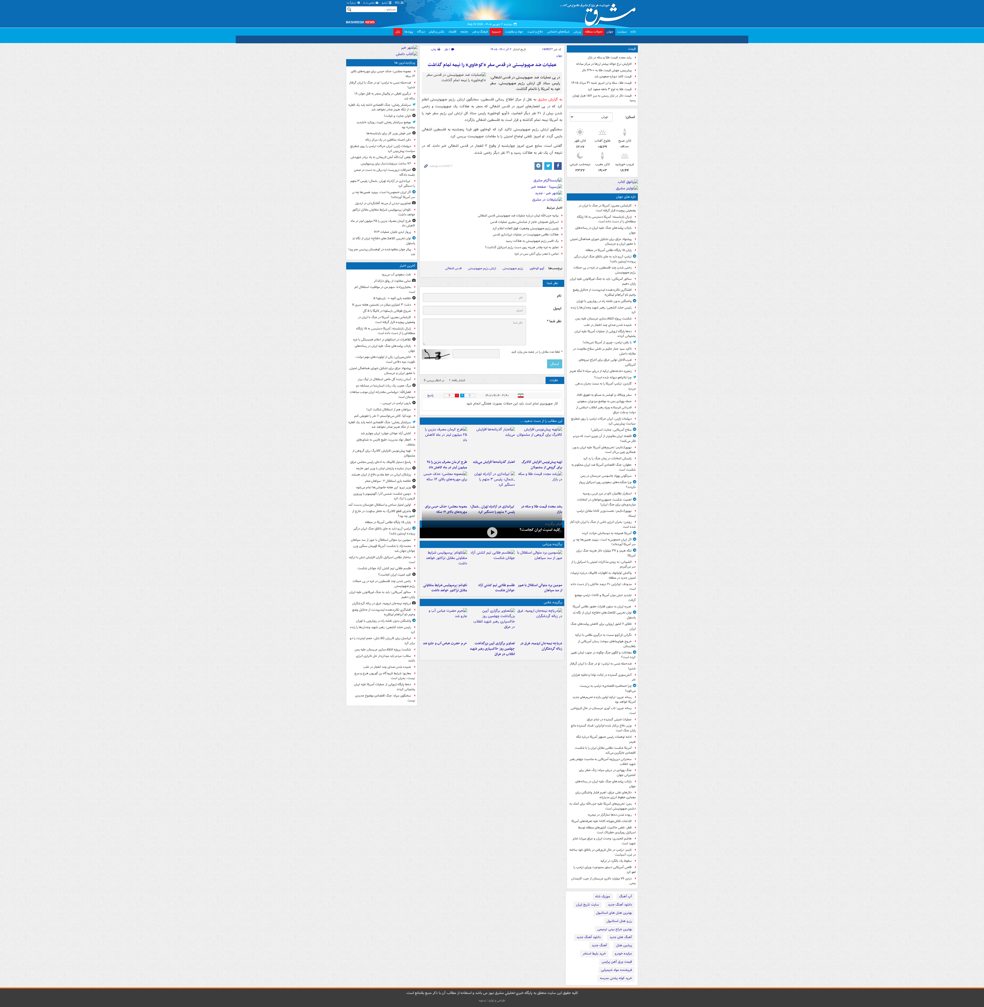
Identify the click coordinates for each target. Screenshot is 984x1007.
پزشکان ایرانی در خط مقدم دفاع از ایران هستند (381, 474)
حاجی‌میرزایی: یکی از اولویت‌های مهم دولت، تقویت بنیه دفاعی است (385, 359)
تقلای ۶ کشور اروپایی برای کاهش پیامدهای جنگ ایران (603, 626)
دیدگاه (421, 31)
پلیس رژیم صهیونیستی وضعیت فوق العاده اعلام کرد (526, 228)
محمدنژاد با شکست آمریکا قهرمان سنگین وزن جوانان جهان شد (384, 548)
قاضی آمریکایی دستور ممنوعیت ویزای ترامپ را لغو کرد (604, 870)
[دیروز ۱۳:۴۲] (492, 486)
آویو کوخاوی (537, 268)
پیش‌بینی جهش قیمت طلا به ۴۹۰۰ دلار (607, 70)
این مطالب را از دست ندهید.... (541, 421)
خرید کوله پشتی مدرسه (616, 978)
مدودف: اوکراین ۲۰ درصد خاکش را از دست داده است (603, 586)
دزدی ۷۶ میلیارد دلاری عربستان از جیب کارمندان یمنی (603, 881)
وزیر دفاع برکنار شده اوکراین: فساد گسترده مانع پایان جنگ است (603, 728)
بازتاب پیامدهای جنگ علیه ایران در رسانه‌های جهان (605, 230)
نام (559, 295)
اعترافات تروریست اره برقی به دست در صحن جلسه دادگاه (384, 172)
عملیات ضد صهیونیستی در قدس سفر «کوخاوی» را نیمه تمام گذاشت (492, 65)
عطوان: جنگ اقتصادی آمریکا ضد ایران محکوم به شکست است (603, 467)
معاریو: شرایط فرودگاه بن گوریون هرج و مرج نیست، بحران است (384, 676)
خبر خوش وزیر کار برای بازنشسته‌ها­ (388, 133)
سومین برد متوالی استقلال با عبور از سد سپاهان (540, 588)
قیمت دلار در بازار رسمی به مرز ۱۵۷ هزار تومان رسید (604, 98)
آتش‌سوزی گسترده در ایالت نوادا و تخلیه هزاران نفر (604, 677)
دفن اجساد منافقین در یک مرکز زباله (388, 139)
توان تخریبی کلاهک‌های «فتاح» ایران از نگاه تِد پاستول (604, 615)
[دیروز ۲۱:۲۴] (492, 565)
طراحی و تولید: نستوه (492, 1000)
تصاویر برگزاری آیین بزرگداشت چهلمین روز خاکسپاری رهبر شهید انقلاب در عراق (492, 648)
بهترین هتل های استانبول (614, 913)
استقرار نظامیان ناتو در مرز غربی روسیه (607, 493)
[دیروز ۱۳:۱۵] (444, 486)
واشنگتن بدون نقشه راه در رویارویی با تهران (604, 301)
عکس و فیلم (436, 31)
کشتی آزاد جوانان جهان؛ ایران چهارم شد (386, 433)
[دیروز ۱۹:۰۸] (444, 623)
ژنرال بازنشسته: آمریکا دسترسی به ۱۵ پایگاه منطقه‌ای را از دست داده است (606, 219)
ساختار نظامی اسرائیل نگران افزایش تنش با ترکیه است (382, 560)
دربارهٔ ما (352, 3)
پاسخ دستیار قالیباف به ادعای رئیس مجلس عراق (380, 462)
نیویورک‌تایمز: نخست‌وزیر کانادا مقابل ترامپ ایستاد (606, 513)
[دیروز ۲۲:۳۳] (539, 442)
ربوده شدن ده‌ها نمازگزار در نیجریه (610, 814)
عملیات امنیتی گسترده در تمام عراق (609, 719)
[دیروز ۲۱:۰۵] (539, 623)
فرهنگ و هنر (480, 31)
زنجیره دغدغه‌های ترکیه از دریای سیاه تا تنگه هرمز (600, 371)
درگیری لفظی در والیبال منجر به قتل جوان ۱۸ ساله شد (384, 96)
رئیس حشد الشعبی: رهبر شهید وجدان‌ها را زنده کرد (603, 310)
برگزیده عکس (553, 602)
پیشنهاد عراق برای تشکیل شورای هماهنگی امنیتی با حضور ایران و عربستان (603, 241)
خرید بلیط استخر (594, 953)
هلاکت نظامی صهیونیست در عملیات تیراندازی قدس (526, 234)
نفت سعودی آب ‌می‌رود (396, 274)
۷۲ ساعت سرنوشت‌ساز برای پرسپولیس (386, 163)
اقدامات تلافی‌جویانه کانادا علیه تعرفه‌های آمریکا (601, 821)
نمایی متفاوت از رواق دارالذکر (392, 280)
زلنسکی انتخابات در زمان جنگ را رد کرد (607, 458)
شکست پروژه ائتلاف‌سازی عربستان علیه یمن (603, 318)
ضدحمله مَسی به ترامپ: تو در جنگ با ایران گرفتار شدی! (603, 666)
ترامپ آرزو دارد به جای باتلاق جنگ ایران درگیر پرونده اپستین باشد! (605, 259)
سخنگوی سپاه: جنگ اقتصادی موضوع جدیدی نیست (385, 698)
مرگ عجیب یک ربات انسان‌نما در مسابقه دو (383, 385)
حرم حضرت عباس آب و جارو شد (445, 643)
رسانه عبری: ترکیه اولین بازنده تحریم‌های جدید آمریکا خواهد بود (604, 699)
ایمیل (557, 308)
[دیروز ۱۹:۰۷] (444, 565)
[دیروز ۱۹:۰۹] (492, 442)
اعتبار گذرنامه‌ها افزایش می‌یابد (494, 462)
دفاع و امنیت (535, 31)
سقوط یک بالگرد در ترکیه (616, 860)
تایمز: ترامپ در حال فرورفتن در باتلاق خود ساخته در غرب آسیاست (602, 852)
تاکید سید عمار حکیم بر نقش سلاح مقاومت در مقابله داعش (604, 351)
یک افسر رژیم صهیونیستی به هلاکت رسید (532, 240)
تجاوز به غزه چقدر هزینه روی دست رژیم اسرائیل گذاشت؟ (522, 247)
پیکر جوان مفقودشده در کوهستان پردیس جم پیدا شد (381, 252)
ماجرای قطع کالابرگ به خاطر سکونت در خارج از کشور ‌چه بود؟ (383, 513)
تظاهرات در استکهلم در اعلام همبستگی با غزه (382, 339)
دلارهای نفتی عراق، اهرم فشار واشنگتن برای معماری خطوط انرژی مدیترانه (605, 795)
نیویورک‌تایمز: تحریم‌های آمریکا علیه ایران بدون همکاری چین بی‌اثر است (604, 450)
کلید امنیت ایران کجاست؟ (540, 529)
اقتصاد (452, 31)
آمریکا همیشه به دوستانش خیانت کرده (607, 533)
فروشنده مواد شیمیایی (616, 970)
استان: (630, 117)
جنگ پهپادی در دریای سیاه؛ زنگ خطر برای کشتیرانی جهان (607, 772)
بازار (397, 31)
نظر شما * (554, 321)
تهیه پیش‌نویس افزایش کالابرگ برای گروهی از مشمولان (541, 464)
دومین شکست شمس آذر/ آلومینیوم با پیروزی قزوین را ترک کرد (384, 496)
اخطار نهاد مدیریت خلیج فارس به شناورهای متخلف (385, 442)
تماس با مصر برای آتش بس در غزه (537, 253)
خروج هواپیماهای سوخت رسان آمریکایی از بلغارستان (607, 644)
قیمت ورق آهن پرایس (617, 961)
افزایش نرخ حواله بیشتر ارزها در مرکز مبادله (604, 63)
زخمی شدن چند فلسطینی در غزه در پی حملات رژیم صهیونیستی (604, 270)
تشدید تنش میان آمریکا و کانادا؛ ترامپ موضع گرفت (605, 598)
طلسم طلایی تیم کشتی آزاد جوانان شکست (496, 588)
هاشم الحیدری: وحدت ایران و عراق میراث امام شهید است (604, 841)
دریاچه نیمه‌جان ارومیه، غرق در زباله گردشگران (541, 646)
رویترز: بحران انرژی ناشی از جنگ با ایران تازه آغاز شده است (603, 524)
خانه (633, 31)
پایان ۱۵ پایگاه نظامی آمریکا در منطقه (609, 250)
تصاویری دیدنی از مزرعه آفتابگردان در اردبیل (383, 203)
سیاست (622, 31)
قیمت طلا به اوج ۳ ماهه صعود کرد (610, 89)
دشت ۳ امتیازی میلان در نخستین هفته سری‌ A (381, 304)
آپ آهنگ (625, 896)
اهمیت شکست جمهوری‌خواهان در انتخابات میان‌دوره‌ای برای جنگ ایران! (606, 502)
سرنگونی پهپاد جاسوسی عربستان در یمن (606, 475)
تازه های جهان (626, 197)
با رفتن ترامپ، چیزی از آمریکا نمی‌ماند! (607, 342)
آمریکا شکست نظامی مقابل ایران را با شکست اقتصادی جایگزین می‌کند (605, 750)
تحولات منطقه (593, 31)
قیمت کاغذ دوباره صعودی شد (613, 76)
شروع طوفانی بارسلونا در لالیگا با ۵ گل (387, 310)
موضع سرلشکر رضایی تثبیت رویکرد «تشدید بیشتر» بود (385, 125)
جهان (610, 31)
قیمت (632, 48)
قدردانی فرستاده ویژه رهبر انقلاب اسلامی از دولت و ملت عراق (606, 410)
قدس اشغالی (453, 268)
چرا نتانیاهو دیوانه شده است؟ (613, 377)
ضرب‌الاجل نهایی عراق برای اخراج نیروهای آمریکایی (607, 362)
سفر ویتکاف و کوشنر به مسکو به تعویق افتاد (604, 394)
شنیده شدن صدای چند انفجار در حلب (608, 325)
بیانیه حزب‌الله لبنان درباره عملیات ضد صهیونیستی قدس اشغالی (518, 215)
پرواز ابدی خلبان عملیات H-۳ (392, 232)
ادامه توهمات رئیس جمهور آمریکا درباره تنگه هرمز (606, 739)
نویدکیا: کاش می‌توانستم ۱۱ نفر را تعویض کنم (382, 415)
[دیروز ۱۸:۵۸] (444, 442)
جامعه (464, 31)
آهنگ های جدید (621, 937)
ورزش (577, 31)
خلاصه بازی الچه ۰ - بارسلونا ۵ (392, 298)
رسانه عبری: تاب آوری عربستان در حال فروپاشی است (603, 710)
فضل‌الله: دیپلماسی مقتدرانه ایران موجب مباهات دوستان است (382, 394)
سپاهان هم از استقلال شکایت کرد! (388, 409)
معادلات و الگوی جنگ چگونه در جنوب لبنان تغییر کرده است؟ (603, 655)
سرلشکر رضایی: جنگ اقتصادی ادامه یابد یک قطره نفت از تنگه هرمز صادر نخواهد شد (381, 107)
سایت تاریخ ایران (587, 904)
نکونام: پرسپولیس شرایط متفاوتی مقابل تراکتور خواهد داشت (445, 588)
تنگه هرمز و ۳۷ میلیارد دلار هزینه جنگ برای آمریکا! (606, 553)
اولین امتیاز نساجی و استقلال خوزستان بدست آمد (379, 504)
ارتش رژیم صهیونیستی (482, 268)
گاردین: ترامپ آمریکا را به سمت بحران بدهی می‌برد (605, 386)
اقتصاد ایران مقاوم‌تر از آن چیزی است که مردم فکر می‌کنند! (604, 438)
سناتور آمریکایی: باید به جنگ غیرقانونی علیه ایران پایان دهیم (603, 281)
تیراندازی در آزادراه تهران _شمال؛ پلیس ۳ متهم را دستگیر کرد (382, 183)
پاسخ (430, 395)
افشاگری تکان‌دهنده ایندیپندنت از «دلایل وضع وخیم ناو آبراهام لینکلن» (604, 292)
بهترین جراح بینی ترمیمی (614, 929)
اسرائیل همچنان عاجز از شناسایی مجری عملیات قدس (524, 222)
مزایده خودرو (623, 953)
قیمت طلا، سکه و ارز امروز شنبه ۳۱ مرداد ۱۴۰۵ (601, 82)
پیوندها (408, 31)
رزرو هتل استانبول (619, 921)
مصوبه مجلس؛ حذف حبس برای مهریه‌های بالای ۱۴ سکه (383, 74)
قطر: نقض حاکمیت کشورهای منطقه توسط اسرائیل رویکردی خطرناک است (607, 830)
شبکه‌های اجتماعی (558, 31)
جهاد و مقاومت (514, 31)
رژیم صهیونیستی (513, 268)
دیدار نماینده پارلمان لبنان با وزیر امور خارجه (383, 468)
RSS (397, 3)
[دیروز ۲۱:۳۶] (539, 565)
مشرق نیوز (599, 13)
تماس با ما (369, 3)
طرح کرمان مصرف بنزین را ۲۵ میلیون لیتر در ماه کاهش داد (447, 464)
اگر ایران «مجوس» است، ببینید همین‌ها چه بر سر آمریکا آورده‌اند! (604, 542)
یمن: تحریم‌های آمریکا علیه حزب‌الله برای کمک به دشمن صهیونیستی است (602, 806)
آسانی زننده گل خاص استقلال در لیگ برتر (384, 379)
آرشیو (385, 3)
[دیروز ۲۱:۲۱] (492, 532)
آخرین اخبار (407, 265)
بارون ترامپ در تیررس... (395, 403)
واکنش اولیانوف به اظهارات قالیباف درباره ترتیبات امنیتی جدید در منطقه (603, 575)
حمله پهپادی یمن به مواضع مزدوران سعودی (604, 401)
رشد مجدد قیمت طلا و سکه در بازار (610, 57)
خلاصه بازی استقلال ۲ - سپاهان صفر (388, 481)
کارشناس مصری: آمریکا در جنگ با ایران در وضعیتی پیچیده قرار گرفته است (607, 208)
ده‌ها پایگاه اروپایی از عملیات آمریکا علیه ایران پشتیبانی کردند (605, 334)
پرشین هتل (624, 945)
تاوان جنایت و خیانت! (397, 115)
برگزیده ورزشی (552, 544)
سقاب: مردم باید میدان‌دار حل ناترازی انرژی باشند (385, 658)
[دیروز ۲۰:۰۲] (492, 623)
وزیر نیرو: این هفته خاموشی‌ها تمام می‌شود (383, 487)
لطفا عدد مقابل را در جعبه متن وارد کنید (536, 352)
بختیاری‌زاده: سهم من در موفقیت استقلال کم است (384, 289)
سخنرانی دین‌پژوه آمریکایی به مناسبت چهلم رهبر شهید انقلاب (603, 761)
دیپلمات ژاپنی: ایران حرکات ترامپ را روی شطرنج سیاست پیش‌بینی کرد (603, 421)
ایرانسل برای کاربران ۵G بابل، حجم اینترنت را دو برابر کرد (382, 641)
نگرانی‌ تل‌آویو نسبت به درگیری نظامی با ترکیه (603, 634)
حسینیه (496, 31)
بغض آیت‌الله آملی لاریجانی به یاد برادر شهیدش (381, 157)
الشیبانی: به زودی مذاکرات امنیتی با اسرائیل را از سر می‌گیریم (603, 564)
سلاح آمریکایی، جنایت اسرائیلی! (611, 429)
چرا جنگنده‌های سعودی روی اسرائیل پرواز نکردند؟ (607, 485)
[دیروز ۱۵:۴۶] (539, 486)
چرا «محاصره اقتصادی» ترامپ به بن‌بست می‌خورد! (608, 688)
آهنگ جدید (599, 945)
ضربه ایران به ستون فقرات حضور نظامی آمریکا (602, 606)
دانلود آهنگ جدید (620, 904)
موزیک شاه (602, 896)
